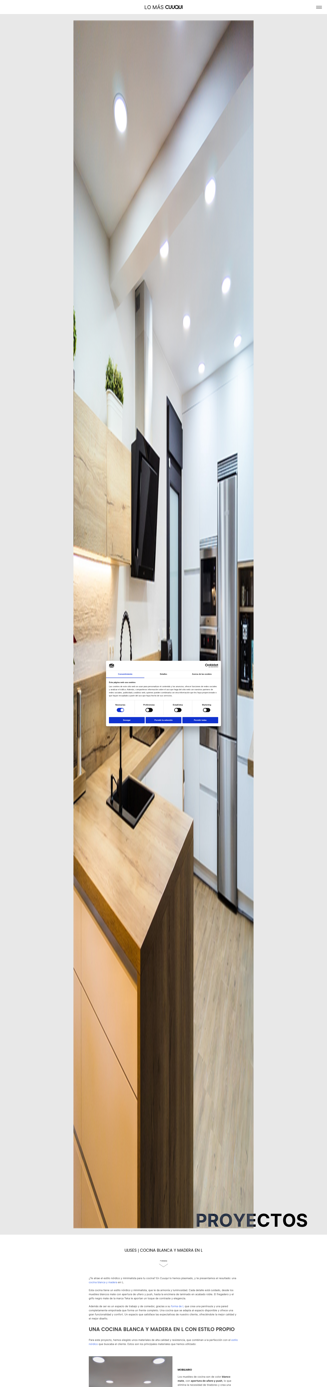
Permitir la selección (163, 720)
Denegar (127, 720)
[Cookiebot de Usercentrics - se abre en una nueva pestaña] (207, 666)
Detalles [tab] (163, 674)
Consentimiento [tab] (125, 674)
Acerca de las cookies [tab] (202, 674)
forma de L (177, 1306)
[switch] (149, 710)
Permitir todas (200, 720)
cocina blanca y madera (103, 1282)
